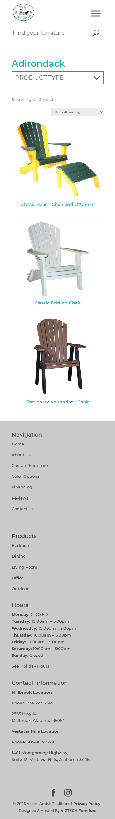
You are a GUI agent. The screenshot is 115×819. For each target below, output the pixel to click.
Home (18, 443)
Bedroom (21, 545)
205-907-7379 (40, 741)
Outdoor (20, 588)
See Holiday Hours (30, 666)
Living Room (24, 567)
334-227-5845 (40, 702)
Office (18, 577)
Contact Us (23, 508)
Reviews (20, 498)
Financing (22, 486)
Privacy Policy (86, 803)
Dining (19, 556)
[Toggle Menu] (96, 13)
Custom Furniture (30, 465)
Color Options (26, 476)
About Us (21, 454)
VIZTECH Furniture (79, 810)
